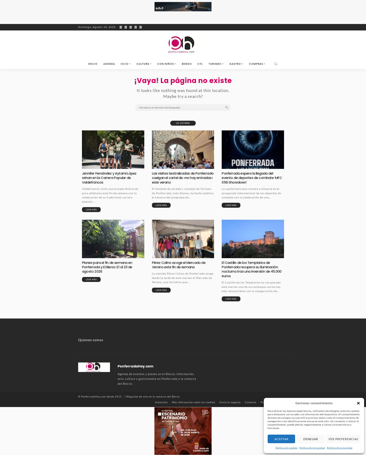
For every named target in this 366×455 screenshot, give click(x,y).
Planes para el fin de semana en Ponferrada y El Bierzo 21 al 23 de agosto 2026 (107, 267)
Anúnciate (161, 402)
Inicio (93, 64)
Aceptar (281, 439)
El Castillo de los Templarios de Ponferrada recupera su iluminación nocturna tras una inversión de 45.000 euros (251, 269)
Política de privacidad (312, 447)
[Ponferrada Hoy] (94, 367)
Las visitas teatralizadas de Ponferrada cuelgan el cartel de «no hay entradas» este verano (182, 178)
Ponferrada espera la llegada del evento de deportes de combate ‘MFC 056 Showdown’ (252, 178)
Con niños (165, 64)
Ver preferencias (343, 439)
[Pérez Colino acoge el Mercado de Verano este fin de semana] (183, 239)
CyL (200, 64)
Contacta (250, 402)
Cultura (142, 64)
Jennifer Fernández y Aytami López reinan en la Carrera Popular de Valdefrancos (109, 178)
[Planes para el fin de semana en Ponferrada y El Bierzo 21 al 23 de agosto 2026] (113, 239)
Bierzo (187, 64)
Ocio (124, 64)
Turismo (215, 64)
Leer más (91, 209)
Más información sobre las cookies (193, 402)
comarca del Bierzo (168, 396)
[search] (276, 64)
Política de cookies (287, 447)
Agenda (109, 64)
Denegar (310, 439)
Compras (256, 64)
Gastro (235, 64)
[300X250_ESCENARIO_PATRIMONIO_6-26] (183, 431)
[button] (358, 403)
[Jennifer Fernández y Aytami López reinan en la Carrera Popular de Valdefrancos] (113, 149)
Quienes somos (90, 340)
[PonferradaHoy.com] (183, 44)
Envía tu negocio (230, 402)
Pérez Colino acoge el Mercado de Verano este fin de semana (178, 264)
